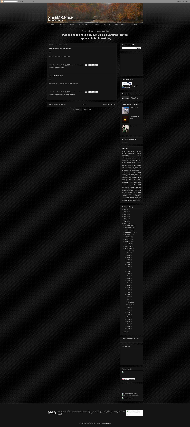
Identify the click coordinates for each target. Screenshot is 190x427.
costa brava (138, 167)
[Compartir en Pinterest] (97, 65)
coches (139, 165)
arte (134, 157)
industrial (139, 176)
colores (124, 167)
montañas (125, 181)
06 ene (129, 317)
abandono (131, 151)
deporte (138, 169)
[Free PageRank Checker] (129, 393)
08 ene (129, 312)
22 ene (129, 273)
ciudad (134, 165)
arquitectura (58, 94)
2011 (125, 223)
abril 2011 (128, 244)
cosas (133, 167)
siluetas (139, 194)
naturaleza (125, 182)
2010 (125, 332)
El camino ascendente (60, 48)
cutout (127, 169)
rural (123, 194)
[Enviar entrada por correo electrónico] (85, 65)
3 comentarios (79, 65)
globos (132, 174)
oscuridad (133, 185)
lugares (124, 179)
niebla (135, 182)
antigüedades (125, 155)
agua (124, 153)
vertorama (124, 200)
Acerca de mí (120, 24)
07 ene (129, 314)
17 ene (129, 285)
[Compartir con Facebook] (95, 65)
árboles (139, 155)
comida (129, 167)
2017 (125, 209)
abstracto (139, 151)
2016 (125, 212)
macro (139, 179)
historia (128, 176)
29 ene (129, 257)
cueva (123, 169)
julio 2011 (128, 237)
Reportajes (83, 24)
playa (128, 189)
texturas (132, 197)
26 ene (129, 264)
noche (124, 185)
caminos (57, 67)
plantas (124, 189)
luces (64, 94)
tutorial (130, 199)
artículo (139, 157)
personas (137, 187)
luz (134, 179)
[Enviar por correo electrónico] (89, 65)
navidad (131, 182)
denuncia (132, 169)
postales (133, 189)
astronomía (124, 158)
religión (129, 190)
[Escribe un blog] (91, 65)
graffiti (136, 174)
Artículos (61, 24)
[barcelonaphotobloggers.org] (129, 86)
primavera (138, 189)
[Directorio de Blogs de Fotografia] (126, 88)
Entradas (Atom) (86, 109)
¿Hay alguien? (134, 107)
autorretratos (138, 158)
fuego (128, 174)
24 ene (129, 269)
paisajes (124, 187)
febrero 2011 (128, 248)
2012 (125, 221)
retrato (139, 190)
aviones (124, 160)
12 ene (129, 297)
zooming (138, 200)
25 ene (129, 266)
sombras (124, 195)
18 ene (129, 283)
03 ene (129, 324)
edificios (138, 170)
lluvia (135, 177)
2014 (125, 216)
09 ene (129, 310)
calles (139, 162)
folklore (135, 173)
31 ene (129, 253)
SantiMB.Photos (62, 17)
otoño (62, 67)
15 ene (129, 289)
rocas (135, 192)
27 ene (129, 262)
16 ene (129, 287)
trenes (126, 199)
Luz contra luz (56, 75)
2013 (125, 218)
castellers (139, 164)
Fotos (72, 24)
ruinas (139, 192)
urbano (134, 199)
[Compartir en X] (93, 65)
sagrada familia (70, 94)
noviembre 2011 (129, 227)
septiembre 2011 (129, 232)
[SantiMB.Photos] (123, 372)
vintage (130, 200)
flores (130, 173)
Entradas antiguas (109, 104)
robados (130, 192)
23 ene (129, 271)
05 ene (129, 319)
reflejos (124, 190)
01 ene (129, 328)
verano (139, 199)
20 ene (129, 278)
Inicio (52, 24)
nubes (128, 185)
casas (134, 164)
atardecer (131, 159)
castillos (124, 165)
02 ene (129, 326)
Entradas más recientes (57, 104)
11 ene (129, 299)
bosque (134, 162)
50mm (124, 151)
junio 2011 (128, 239)
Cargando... (125, 142)
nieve (139, 182)
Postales (95, 24)
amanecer (131, 153)
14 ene (129, 292)
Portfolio (107, 24)
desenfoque (125, 170)
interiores (125, 177)
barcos (128, 160)
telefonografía (125, 197)
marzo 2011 (128, 246)
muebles (139, 181)
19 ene (129, 280)
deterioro (133, 170)
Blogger (108, 423)
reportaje (134, 190)
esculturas (124, 173)
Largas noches (134, 126)
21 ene (129, 276)
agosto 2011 (128, 234)
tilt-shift (136, 197)
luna (130, 179)
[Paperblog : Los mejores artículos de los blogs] (127, 84)
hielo (123, 176)
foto (139, 173)
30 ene (129, 255)
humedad (133, 176)
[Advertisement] (132, 64)
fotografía (124, 174)
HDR (140, 174)
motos (132, 181)
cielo (129, 165)
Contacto (133, 24)
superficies (138, 195)
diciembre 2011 (129, 225)
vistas (134, 200)
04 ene (129, 321)
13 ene (129, 294)
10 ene (129, 307)
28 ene (129, 259)
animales (138, 153)
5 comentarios (79, 92)
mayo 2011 (128, 241)
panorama (130, 187)
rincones (124, 192)
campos (130, 164)
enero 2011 (128, 251)
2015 (125, 214)
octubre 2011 (128, 230)
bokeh (129, 162)
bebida (133, 160)
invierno (131, 177)
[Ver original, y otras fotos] (50, 53)
